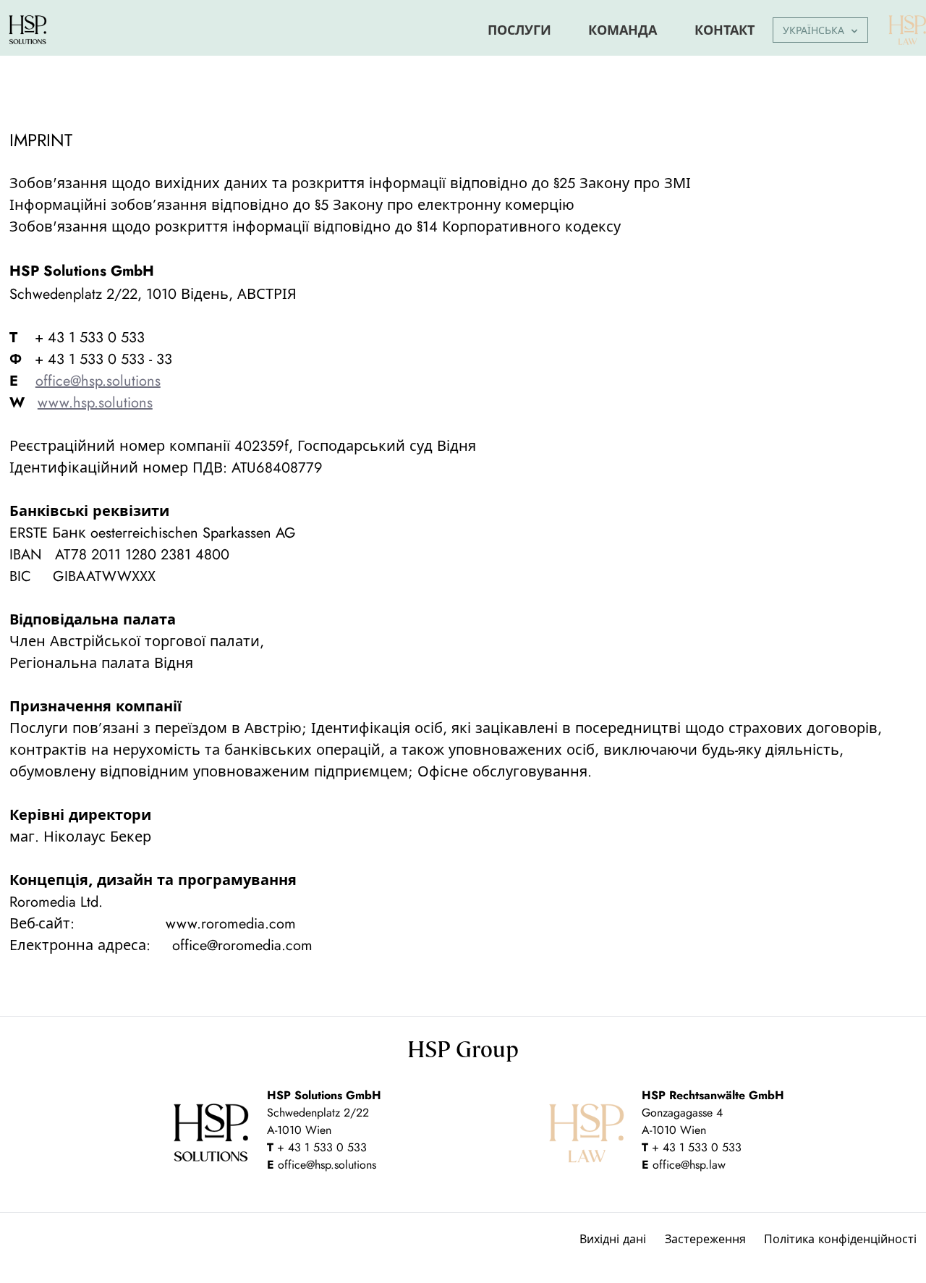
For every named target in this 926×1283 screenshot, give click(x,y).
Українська (813, 30)
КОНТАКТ (724, 30)
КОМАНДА (622, 30)
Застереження (705, 1239)
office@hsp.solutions (327, 1164)
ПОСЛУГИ (519, 30)
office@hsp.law (689, 1164)
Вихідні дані (612, 1239)
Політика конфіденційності (840, 1239)
